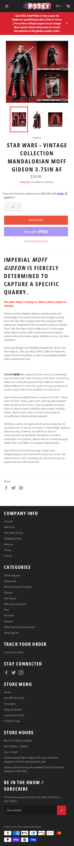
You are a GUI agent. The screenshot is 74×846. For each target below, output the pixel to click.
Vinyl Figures (11, 633)
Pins (6, 610)
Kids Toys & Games (15, 604)
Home (7, 692)
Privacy (8, 556)
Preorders (10, 704)
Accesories (10, 581)
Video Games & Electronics (19, 627)
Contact (8, 521)
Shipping (24, 182)
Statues (8, 621)
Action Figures (12, 575)
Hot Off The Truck (14, 698)
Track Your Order (13, 652)
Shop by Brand (12, 710)
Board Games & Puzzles (18, 587)
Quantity (9, 197)
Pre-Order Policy (13, 533)
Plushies (9, 616)
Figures (8, 593)
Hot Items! (10, 598)
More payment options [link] (36, 241)
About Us (9, 527)
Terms (7, 550)
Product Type (12, 721)
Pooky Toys (17, 826)
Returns (8, 544)
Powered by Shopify (32, 826)
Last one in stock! (14, 715)
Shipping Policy (13, 539)
